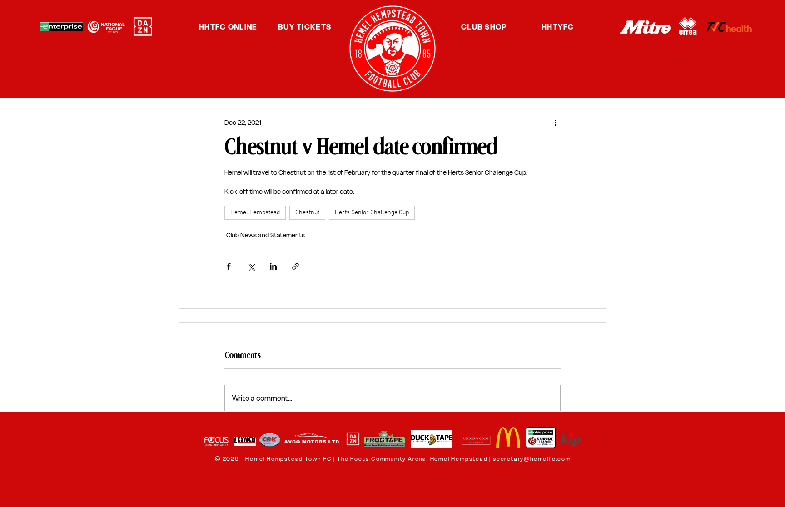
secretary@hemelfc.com (532, 458)
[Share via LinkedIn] (273, 266)
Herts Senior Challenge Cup (372, 213)
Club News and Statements (265, 235)
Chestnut (307, 213)
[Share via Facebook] (228, 266)
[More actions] (555, 122)
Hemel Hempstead (255, 213)
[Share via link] (295, 266)
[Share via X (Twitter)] (251, 266)
